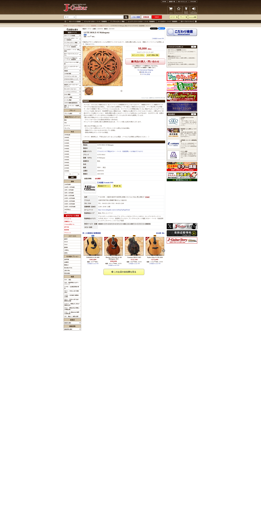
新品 (65, 120)
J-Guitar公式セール (69, 224)
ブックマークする (138, 55)
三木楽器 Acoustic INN (158, 38)
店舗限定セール (68, 221)
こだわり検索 (135, 17)
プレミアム (67, 128)
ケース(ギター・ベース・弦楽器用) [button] (71, 50)
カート (171, 13)
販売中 (66, 239)
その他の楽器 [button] (67, 73)
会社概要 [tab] (98, 178)
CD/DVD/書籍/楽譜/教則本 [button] (70, 102)
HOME (164, 1)
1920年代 (66, 143)
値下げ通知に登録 (153, 55)
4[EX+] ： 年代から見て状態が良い (71, 291)
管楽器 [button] (66, 70)
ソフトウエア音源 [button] (68, 81)
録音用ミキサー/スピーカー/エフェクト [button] (71, 85)
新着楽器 (146, 17)
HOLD (66, 241)
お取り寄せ (67, 270)
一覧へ (193, 46)
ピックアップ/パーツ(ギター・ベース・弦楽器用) (141, 21)
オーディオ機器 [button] (68, 97)
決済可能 (66, 259)
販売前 (66, 247)
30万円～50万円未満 (69, 203)
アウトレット (67, 232)
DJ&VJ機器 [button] (67, 94)
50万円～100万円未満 (69, 206)
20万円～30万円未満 (69, 201)
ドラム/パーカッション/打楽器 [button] (71, 63)
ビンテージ (67, 125)
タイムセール (67, 218)
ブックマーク (179, 13)
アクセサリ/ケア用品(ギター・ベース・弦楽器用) (215, 21)
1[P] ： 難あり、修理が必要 (71, 316)
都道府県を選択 (68, 329)
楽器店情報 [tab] (87, 178)
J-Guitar (76, 10)
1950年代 (66, 151)
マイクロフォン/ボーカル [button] (70, 76)
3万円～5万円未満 (68, 192)
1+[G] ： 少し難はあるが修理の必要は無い (71, 313)
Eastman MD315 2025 (134, 257)
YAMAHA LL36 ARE (93, 257)
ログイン (194, 12)
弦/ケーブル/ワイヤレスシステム (190, 21)
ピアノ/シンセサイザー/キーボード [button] (71, 67)
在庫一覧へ (161, 233)
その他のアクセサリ (103, 25)
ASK (65, 212)
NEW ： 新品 (67, 279)
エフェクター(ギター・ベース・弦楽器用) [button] (71, 39)
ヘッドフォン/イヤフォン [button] (70, 91)
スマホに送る (146, 74)
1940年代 (66, 148)
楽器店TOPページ (105, 186)
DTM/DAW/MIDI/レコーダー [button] (71, 79)
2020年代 (66, 171)
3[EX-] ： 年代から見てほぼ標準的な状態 (71, 300)
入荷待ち (66, 250)
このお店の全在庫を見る (124, 272)
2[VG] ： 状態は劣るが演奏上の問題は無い (71, 308)
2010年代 (66, 168)
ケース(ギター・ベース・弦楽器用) (167, 21)
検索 (72, 177)
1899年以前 (67, 134)
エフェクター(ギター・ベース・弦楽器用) (95, 21)
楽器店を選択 (67, 322)
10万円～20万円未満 (69, 198)
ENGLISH (193, 1)
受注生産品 (67, 273)
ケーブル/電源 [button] (67, 100)
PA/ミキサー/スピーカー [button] (70, 89)
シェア (162, 28)
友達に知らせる (146, 72)
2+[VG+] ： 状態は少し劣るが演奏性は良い (71, 304)
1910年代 (66, 140)
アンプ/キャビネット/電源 (117, 21)
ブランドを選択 (68, 113)
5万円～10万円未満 (69, 195)
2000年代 (66, 165)
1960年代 (66, 154)
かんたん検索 (192, 17)
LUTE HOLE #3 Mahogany (105, 145)
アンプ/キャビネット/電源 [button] (70, 42)
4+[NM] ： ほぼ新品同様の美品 (71, 287)
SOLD (65, 244)
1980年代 (66, 159)
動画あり (66, 265)
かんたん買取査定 (186, 12)
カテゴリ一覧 (174, 17)
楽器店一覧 (172, 1)
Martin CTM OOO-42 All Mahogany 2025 (114, 258)
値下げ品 (66, 227)
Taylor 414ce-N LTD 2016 (155, 257)
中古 (65, 122)
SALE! (157, 17)
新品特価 (66, 229)
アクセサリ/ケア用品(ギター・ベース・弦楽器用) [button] (70, 58)
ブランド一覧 (183, 17)
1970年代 (66, 157)
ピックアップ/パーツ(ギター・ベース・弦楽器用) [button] (70, 46)
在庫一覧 (118, 186)
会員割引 (66, 262)
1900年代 (66, 137)
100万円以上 (67, 209)
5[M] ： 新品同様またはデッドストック (71, 283)
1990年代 (66, 162)
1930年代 (66, 145)
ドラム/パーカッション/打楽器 (240, 21)
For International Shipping (145, 70)
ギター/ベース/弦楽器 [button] (69, 35)
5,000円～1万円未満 (69, 187)
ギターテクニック (182, 1)
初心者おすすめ (68, 267)
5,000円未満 (67, 184)
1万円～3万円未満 (68, 190)
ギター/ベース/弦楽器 (75, 21)
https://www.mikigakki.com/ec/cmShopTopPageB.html (114, 210)
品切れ (66, 252)
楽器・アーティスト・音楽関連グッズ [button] (71, 106)
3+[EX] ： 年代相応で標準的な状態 (71, 296)
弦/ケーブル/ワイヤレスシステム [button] (71, 54)
